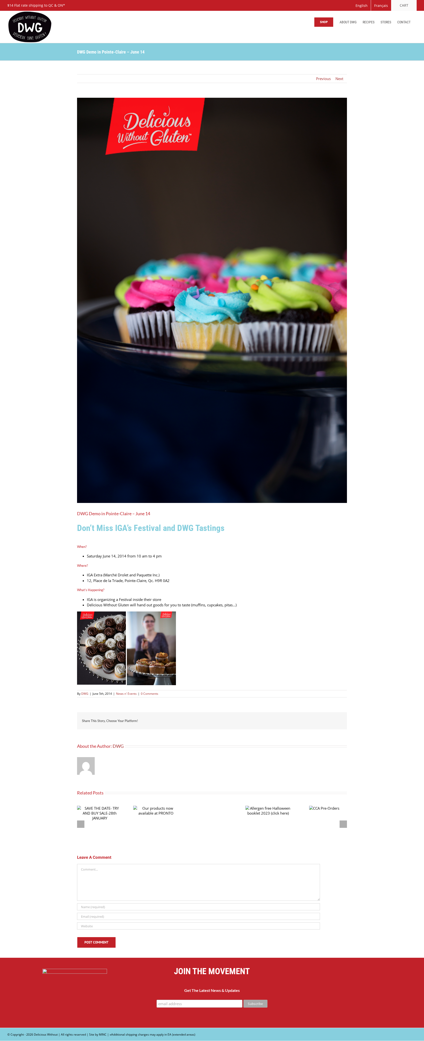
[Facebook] (337, 995)
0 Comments (149, 694)
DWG (84, 694)
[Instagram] (361, 995)
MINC (102, 1034)
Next (339, 78)
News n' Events (126, 694)
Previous (323, 78)
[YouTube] (349, 995)
